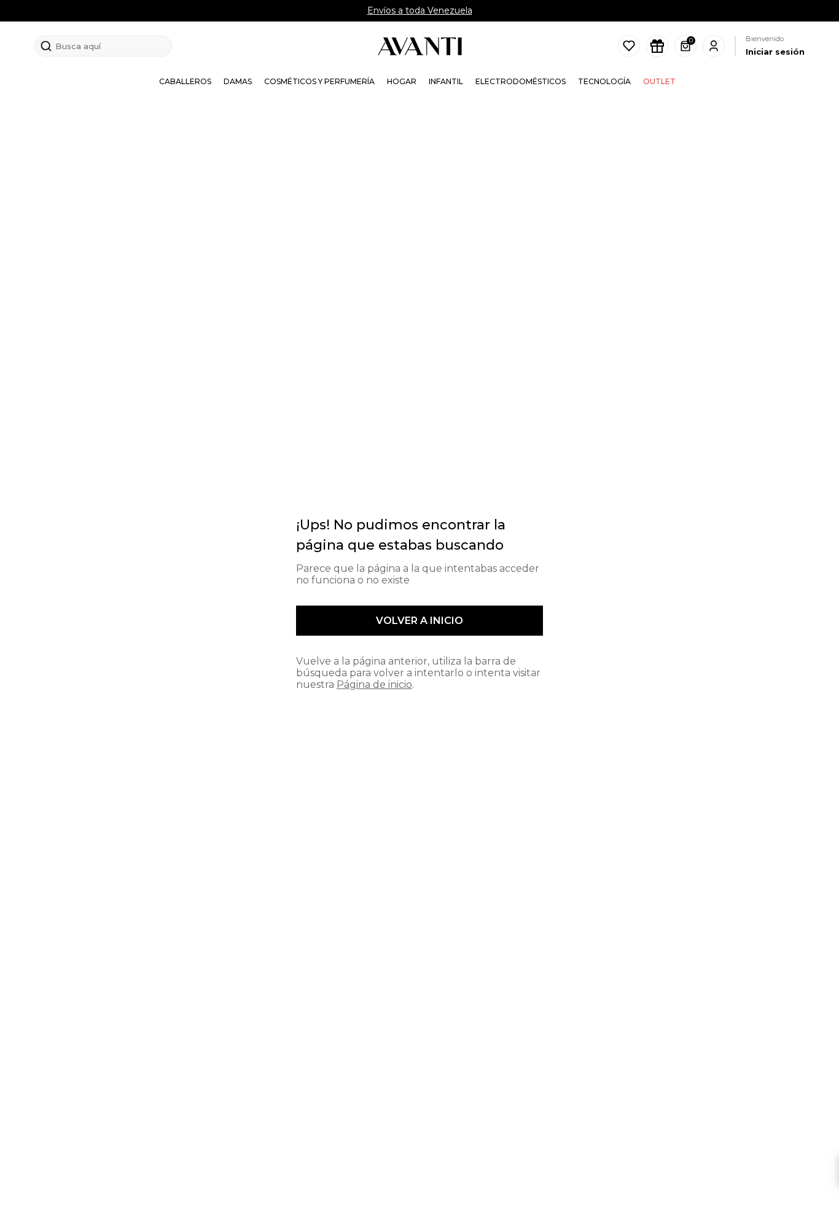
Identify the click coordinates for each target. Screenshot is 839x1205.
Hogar (401, 81)
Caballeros (185, 81)
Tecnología (604, 81)
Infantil (446, 81)
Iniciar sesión (775, 52)
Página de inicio (374, 684)
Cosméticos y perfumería (319, 81)
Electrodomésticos (520, 81)
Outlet (659, 81)
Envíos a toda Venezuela (419, 10)
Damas (238, 81)
